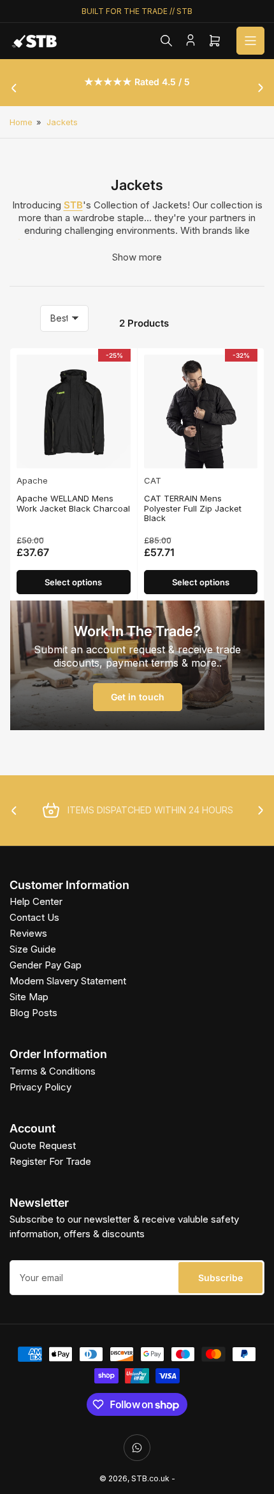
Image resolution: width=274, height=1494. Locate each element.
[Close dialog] (260, 685)
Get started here (202, 805)
